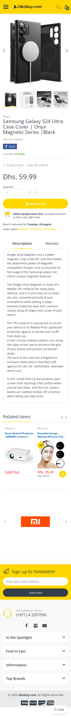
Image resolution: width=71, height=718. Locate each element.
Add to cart (38, 204)
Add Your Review (13, 139)
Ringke (6, 116)
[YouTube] (44, 625)
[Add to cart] (62, 474)
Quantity (8, 187)
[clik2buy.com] (27, 7)
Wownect (10, 428)
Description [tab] (22, 243)
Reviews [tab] (52, 243)
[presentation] (62, 417)
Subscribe (35, 593)
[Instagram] (35, 625)
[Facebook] (26, 625)
